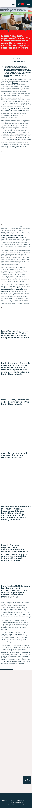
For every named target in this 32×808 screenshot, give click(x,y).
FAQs (12, 800)
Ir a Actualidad (27, 780)
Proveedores (20, 800)
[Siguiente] (1, 224)
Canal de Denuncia (24, 806)
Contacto (4, 800)
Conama (15, 83)
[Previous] (1, 307)
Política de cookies (8, 806)
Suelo (29, 800)
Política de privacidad (9, 804)
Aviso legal (25, 804)
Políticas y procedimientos (16, 802)
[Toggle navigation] (13, 4)
